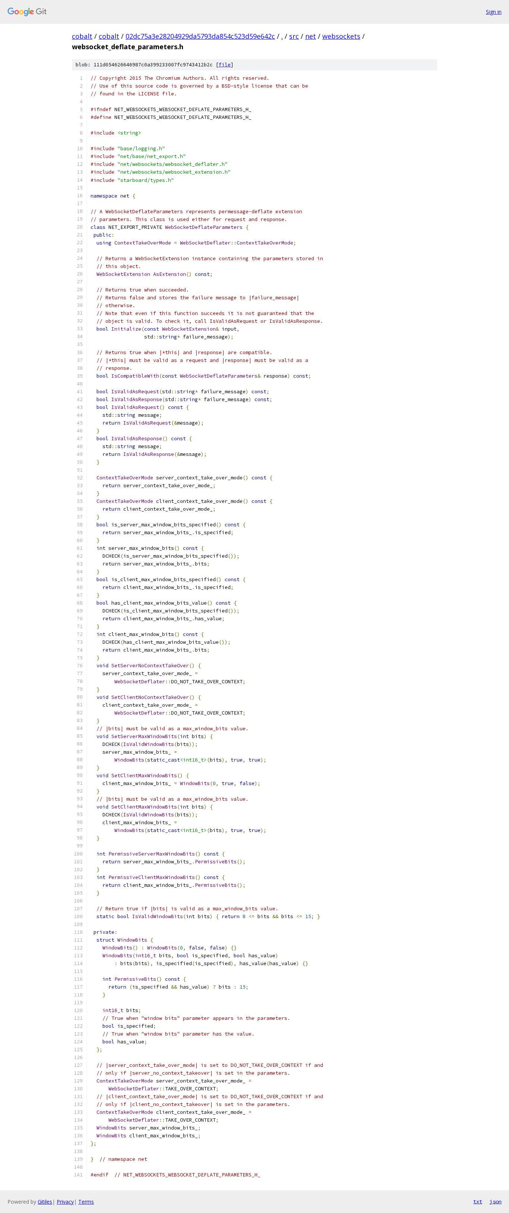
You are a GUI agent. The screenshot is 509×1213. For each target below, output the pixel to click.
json (496, 1201)
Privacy (65, 1201)
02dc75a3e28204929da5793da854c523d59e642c (200, 36)
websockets (341, 36)
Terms (86, 1201)
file (225, 65)
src (294, 36)
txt (477, 1201)
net (310, 36)
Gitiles (45, 1201)
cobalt (82, 36)
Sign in (494, 11)
